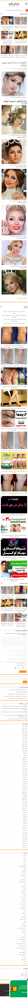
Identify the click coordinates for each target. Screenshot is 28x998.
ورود (26, 971)
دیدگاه (24, 636)
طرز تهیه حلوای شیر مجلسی (21, 691)
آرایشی (24, 68)
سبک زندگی (23, 897)
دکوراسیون (23, 886)
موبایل (24, 961)
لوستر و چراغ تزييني (23, 708)
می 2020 (25, 755)
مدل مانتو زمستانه (22, 945)
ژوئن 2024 (25, 735)
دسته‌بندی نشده (12, 68)
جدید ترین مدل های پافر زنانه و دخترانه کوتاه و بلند (17, 693)
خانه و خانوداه (17, 68)
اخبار (25, 862)
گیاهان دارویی (23, 925)
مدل (23, 69)
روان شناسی (23, 892)
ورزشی (24, 963)
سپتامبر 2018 (24, 799)
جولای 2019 (25, 777)
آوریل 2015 (25, 825)
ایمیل (25, 653)
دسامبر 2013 (24, 847)
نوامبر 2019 (25, 768)
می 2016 (25, 812)
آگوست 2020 (24, 748)
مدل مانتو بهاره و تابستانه (21, 943)
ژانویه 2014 (25, 845)
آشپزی (24, 857)
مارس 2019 (25, 786)
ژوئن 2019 (25, 779)
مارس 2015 (25, 827)
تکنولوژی (24, 870)
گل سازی (24, 923)
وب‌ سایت (24, 657)
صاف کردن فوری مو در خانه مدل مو (15, 718)
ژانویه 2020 (25, 763)
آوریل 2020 (25, 757)
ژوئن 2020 (25, 752)
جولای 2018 (25, 803)
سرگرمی (24, 899)
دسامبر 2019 (24, 766)
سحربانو (14, 3)
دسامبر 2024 (24, 728)
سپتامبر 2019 (24, 772)
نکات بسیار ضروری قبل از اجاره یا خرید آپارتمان (18, 698)
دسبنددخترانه (23, 879)
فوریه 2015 (25, 830)
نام (25, 648)
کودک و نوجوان (23, 919)
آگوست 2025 (24, 726)
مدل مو (21, 69)
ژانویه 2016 (25, 814)
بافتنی (24, 864)
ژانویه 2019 (25, 790)
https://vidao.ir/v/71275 (22, 715)
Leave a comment (22, 70)
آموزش (21, 68)
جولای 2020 (25, 750)
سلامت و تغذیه (23, 903)
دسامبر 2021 (24, 739)
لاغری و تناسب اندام (22, 928)
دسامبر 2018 (24, 792)
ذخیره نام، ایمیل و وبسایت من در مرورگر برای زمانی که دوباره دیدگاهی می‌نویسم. (15, 662)
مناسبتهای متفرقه (16, 69)
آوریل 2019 (25, 783)
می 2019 (25, 781)
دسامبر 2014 (24, 834)
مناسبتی (12, 69)
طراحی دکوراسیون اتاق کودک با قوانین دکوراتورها (12, 706)
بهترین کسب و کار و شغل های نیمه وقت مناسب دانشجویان (13, 10)
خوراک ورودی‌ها (24, 973)
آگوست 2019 (24, 775)
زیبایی (5, 68)
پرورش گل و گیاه (22, 866)
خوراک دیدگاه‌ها (24, 975)
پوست (24, 868)
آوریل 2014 (25, 838)
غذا (25, 914)
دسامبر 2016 (24, 810)
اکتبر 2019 (25, 770)
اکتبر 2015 (25, 816)
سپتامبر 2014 (24, 836)
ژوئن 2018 (25, 805)
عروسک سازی (23, 908)
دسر (25, 884)
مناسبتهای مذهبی (22, 954)
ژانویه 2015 (25, 832)
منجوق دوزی (23, 959)
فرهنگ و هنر (23, 917)
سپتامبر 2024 (24, 730)
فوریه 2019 (25, 788)
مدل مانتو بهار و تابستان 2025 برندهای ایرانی (18, 689)
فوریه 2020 (25, 761)
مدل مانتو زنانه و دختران (21, 948)
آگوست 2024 (24, 733)
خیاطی (24, 877)
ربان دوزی (24, 890)
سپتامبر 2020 (24, 746)
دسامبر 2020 (24, 744)
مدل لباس (24, 941)
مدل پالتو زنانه (23, 937)
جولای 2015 (25, 819)
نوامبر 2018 (25, 794)
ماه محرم (24, 932)
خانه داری (24, 873)
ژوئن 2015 (25, 821)
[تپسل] (1, 327)
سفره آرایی (23, 901)
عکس (25, 69)
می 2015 (25, 823)
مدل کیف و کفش (22, 939)
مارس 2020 (25, 759)
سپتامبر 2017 (24, 808)
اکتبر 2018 (25, 797)
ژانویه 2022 (25, 737)
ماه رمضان (24, 930)
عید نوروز (24, 912)
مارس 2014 (25, 841)
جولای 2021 (25, 741)
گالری (25, 921)
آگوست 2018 (24, 801)
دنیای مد (7, 68)
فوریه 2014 (25, 843)
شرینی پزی (23, 906)
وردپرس (25, 977)
